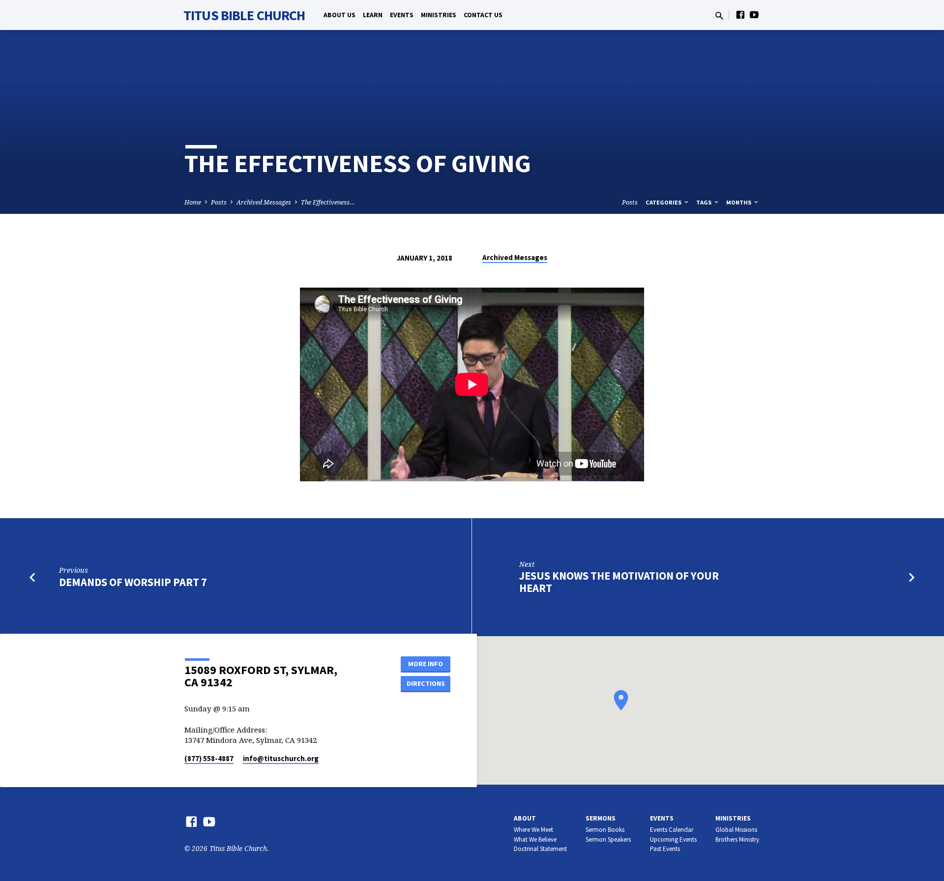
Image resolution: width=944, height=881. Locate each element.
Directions (426, 683)
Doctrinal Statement (540, 849)
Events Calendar (671, 829)
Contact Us (483, 15)
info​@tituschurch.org (281, 758)
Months (739, 202)
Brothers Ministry (737, 839)
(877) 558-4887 (209, 758)
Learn (373, 15)
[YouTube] (754, 14)
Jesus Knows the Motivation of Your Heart (619, 582)
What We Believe (535, 839)
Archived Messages (263, 202)
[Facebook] (740, 14)
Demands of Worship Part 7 (133, 582)
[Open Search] (719, 15)
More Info (425, 663)
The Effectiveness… (328, 202)
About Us (339, 15)
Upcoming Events (673, 839)
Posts (219, 202)
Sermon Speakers (608, 839)
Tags (704, 202)
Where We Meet (533, 829)
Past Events (665, 849)
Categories (664, 202)
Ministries (438, 15)
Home (192, 202)
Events (401, 15)
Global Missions (736, 829)
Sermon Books (605, 829)
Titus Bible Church (244, 15)
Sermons (601, 818)
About (525, 818)
